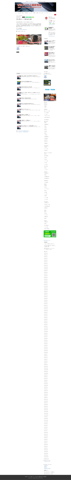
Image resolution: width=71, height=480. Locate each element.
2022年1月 (45, 326)
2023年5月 (45, 298)
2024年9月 (45, 270)
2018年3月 (45, 406)
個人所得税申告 (46, 178)
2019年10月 (45, 373)
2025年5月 (45, 258)
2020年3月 (45, 364)
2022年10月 (45, 310)
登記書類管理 (46, 136)
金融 (44, 185)
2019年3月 (45, 385)
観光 (44, 190)
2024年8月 (45, 272)
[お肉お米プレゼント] (50, 97)
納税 (44, 211)
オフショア (45, 148)
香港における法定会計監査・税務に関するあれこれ (27, 103)
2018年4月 (45, 404)
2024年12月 (45, 265)
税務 (44, 129)
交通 (44, 195)
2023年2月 (45, 303)
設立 (44, 131)
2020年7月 (45, 357)
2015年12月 (45, 453)
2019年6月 (45, 380)
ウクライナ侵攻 (46, 112)
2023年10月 (45, 289)
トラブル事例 (45, 182)
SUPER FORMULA (46, 117)
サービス (45, 199)
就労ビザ (45, 141)
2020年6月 (45, 359)
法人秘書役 (45, 138)
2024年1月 (45, 284)
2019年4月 (45, 383)
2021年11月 (45, 329)
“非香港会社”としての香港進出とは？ (26, 120)
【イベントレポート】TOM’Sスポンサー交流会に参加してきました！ (52, 60)
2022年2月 (45, 324)
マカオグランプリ (46, 115)
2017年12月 (45, 411)
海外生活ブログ (46, 465)
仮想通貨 (45, 109)
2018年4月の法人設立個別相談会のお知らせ (26, 81)
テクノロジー (46, 188)
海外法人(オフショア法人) (47, 152)
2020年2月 (45, 366)
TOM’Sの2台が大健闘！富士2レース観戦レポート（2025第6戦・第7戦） (52, 47)
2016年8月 (45, 439)
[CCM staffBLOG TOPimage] (35, 7)
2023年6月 (45, 296)
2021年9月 (45, 333)
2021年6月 (45, 338)
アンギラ (45, 164)
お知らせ (45, 201)
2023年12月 (45, 286)
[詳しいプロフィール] (46, 18)
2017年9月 (45, 416)
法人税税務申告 (46, 176)
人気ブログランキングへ (47, 461)
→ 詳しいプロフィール (52, 24)
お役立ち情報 (19, 31)
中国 (44, 210)
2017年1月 (45, 430)
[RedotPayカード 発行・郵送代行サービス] (28, 39)
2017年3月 (45, 427)
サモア (45, 162)
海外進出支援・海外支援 (47, 468)
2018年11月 (45, 392)
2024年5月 (45, 277)
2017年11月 (45, 413)
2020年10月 (45, 352)
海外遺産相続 (45, 180)
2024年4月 (45, 279)
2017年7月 (45, 420)
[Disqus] (28, 62)
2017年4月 (45, 425)
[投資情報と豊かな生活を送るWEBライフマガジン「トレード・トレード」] (50, 89)
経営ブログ (45, 467)
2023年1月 (45, 305)
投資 (44, 223)
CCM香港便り (46, 202)
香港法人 (45, 121)
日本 (44, 220)
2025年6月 (45, 256)
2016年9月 (45, 437)
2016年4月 (45, 446)
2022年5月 (45, 319)
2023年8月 (45, 293)
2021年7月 (45, 336)
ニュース (45, 169)
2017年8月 (45, 418)
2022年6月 (45, 317)
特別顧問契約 (46, 124)
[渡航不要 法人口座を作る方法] (50, 82)
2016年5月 (45, 444)
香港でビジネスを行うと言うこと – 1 (25, 109)
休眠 (44, 122)
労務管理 (45, 143)
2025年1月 (45, 263)
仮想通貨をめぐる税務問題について (25, 114)
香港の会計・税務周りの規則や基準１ (21, 29)
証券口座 (45, 150)
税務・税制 (45, 155)
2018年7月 (45, 399)
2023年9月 (45, 291)
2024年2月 (45, 282)
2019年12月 (45, 369)
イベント (45, 114)
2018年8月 (45, 397)
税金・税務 (45, 225)
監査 (24, 31)
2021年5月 (45, 340)
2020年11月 (45, 350)
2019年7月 (45, 378)
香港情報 (45, 466)
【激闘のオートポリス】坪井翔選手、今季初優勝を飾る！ (52, 66)
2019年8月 (45, 376)
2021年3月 (45, 343)
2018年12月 (45, 390)
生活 (44, 192)
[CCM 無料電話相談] (46, 29)
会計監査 (22, 31)
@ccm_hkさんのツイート (47, 240)
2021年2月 (45, 345)
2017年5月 (45, 423)
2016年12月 (45, 432)
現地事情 (45, 216)
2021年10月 (45, 331)
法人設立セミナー (46, 204)
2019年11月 (45, 371)
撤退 (44, 218)
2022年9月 (45, 312)
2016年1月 (45, 451)
